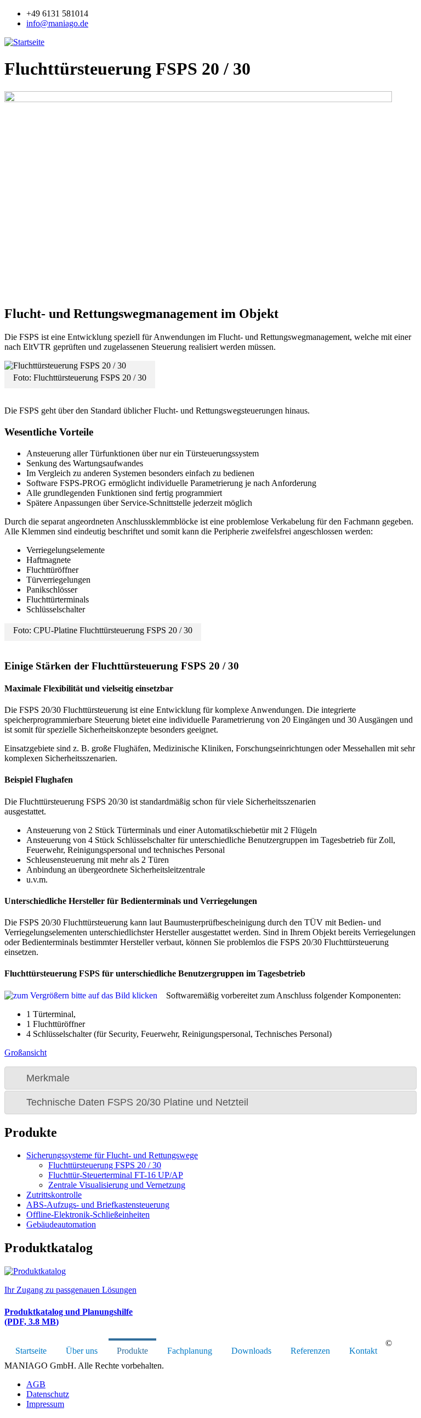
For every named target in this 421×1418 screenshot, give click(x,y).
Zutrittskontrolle (54, 1194)
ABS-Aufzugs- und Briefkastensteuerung (97, 1204)
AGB (35, 1384)
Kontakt (363, 1350)
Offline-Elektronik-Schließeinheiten (88, 1214)
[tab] (210, 1078)
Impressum (45, 1404)
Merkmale (48, 1078)
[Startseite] (24, 42)
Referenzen (310, 1350)
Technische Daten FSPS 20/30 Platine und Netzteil (137, 1102)
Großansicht (25, 1052)
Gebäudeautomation (61, 1224)
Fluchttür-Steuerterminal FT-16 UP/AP (115, 1175)
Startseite (31, 1350)
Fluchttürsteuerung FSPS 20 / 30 (104, 1165)
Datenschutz (47, 1394)
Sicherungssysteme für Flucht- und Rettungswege (112, 1155)
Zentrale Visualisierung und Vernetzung (116, 1185)
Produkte (132, 1350)
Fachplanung (189, 1350)
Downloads (251, 1350)
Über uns (82, 1350)
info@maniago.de (57, 23)
